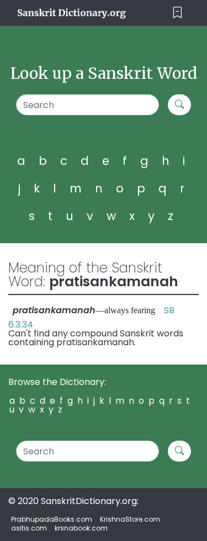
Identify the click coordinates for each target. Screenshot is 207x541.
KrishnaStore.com (130, 519)
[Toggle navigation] (177, 13)
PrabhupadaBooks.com (51, 519)
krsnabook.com (81, 528)
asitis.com (29, 528)
